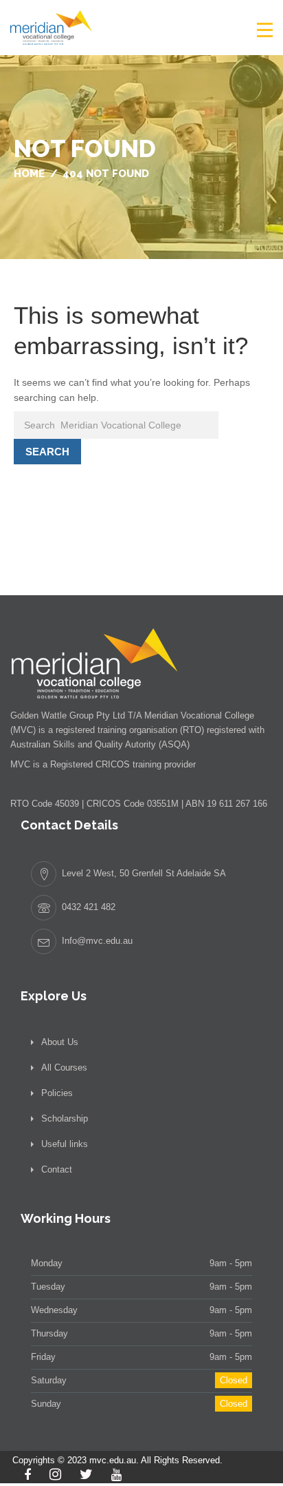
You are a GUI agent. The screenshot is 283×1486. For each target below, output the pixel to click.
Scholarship (64, 1118)
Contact (56, 1169)
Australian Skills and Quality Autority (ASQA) (100, 744)
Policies (57, 1093)
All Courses (64, 1067)
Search (47, 451)
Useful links (64, 1144)
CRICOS (112, 764)
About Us (59, 1042)
